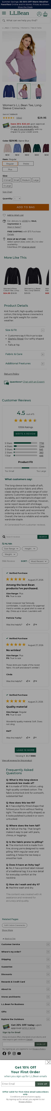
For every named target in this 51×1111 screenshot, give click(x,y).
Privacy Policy (25, 1102)
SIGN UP (42, 1084)
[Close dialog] (48, 1062)
